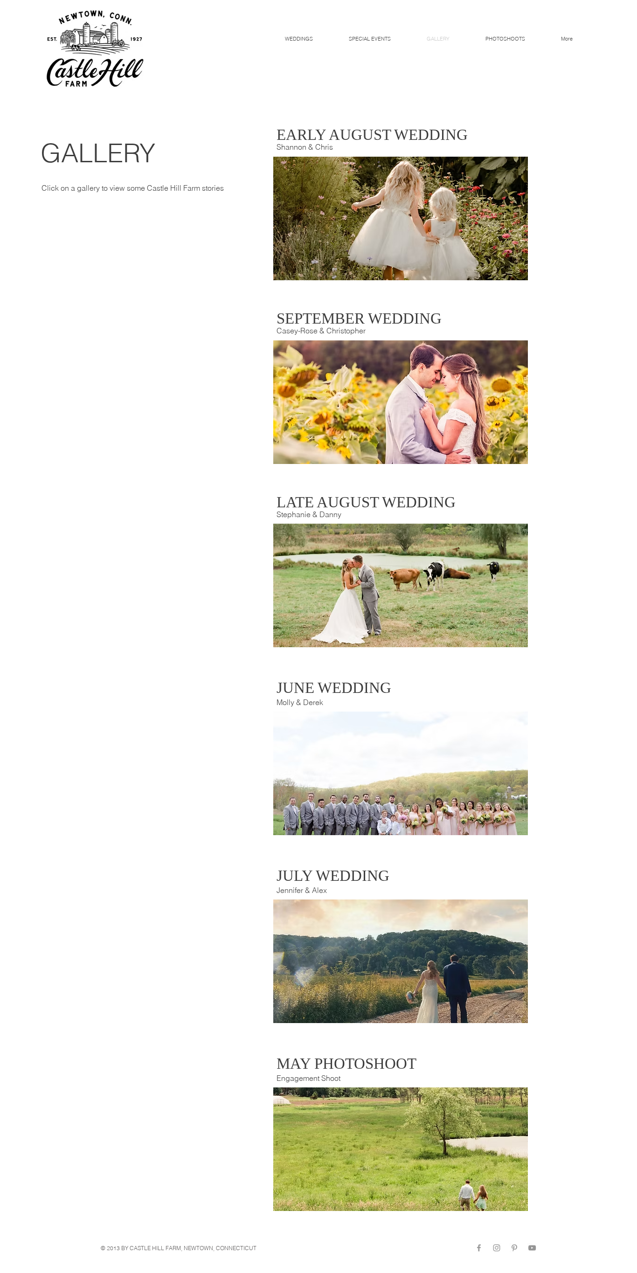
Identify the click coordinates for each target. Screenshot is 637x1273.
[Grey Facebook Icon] (479, 1247)
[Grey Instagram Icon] (496, 1247)
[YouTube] (532, 1247)
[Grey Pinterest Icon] (514, 1247)
